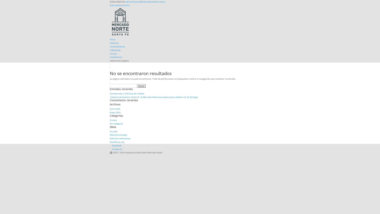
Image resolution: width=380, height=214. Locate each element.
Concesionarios (117, 46)
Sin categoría (116, 123)
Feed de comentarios (120, 138)
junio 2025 (115, 108)
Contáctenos (116, 57)
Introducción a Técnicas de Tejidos (127, 93)
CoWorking (115, 50)
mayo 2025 (115, 112)
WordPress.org (117, 142)
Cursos (113, 53)
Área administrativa (119, 5)
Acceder (114, 131)
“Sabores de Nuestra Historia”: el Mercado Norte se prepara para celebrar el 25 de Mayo (154, 97)
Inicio (112, 39)
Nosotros (114, 43)
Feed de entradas (118, 134)
